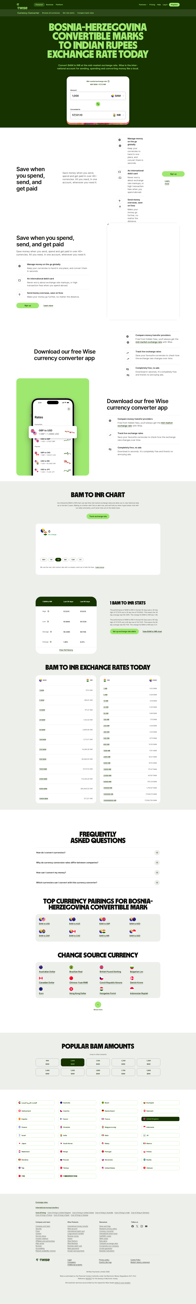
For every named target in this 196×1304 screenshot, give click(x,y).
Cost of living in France (44, 1215)
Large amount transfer (75, 1233)
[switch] (98, 104)
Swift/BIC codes (105, 1236)
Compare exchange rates (108, 1243)
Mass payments (73, 1248)
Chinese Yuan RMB (78, 982)
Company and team (43, 1226)
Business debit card (74, 1246)
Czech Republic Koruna (111, 982)
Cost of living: (41, 1213)
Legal (69, 1260)
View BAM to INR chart (152, 631)
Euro (41, 993)
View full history (66, 650)
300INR (106, 732)
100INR (106, 719)
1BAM (41, 690)
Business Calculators (106, 1251)
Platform (59, 5)
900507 (89, 1278)
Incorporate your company (109, 1246)
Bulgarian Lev (136, 971)
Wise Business (72, 1243)
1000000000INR (109, 800)
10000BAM (43, 798)
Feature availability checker (46, 1251)
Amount (73, 90)
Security (39, 1229)
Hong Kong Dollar (77, 993)
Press (38, 1231)
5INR (105, 695)
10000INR (107, 769)
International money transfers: (47, 1207)
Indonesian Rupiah (139, 993)
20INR (105, 707)
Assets (69, 1238)
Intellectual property (74, 1265)
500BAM (42, 759)
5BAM (41, 700)
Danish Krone (136, 982)
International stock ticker (108, 1233)
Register (174, 5)
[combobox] (117, 96)
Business (49, 5)
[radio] (43, 559)
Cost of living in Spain (61, 1215)
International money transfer (77, 1226)
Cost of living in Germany (140, 1213)
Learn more (166, 182)
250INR (106, 726)
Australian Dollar (47, 971)
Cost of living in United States (83, 1213)
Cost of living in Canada (79, 1215)
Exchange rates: (42, 1202)
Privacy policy (104, 1260)
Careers (38, 1233)
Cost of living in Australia (104, 1213)
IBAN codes (103, 1238)
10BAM (42, 710)
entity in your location (122, 1283)
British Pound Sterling (110, 971)
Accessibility (40, 1248)
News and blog (104, 1226)
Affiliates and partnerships (45, 1241)
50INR (105, 713)
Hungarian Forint (108, 993)
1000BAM (43, 769)
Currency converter (106, 1231)
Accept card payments (75, 1251)
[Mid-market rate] (108, 81)
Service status (41, 1236)
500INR (106, 738)
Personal (39, 5)
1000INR (106, 751)
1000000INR (108, 794)
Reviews (39, 1246)
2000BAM (43, 779)
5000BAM (43, 789)
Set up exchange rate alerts (124, 631)
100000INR (107, 788)
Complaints (71, 1262)
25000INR (107, 775)
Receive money (73, 1236)
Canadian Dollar (46, 982)
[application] (57, 546)
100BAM (42, 739)
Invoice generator (105, 1248)
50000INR (107, 782)
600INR (106, 744)
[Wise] (23, 4)
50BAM (42, 730)
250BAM (42, 749)
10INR (105, 701)
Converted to (75, 109)
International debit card (76, 1231)
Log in (165, 5)
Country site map (105, 1262)
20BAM (42, 720)
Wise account (72, 1229)
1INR (105, 688)
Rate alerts (103, 1241)
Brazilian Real (76, 971)
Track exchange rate (98, 516)
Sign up (173, 174)
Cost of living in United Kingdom (59, 1213)
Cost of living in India (122, 1213)
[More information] (48, 611)
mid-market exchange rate (149, 342)
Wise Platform (72, 1241)
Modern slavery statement (140, 1262)
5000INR (106, 763)
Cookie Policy (135, 1260)
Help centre (40, 1243)
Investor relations (42, 1238)
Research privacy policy (108, 1229)
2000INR (106, 757)
